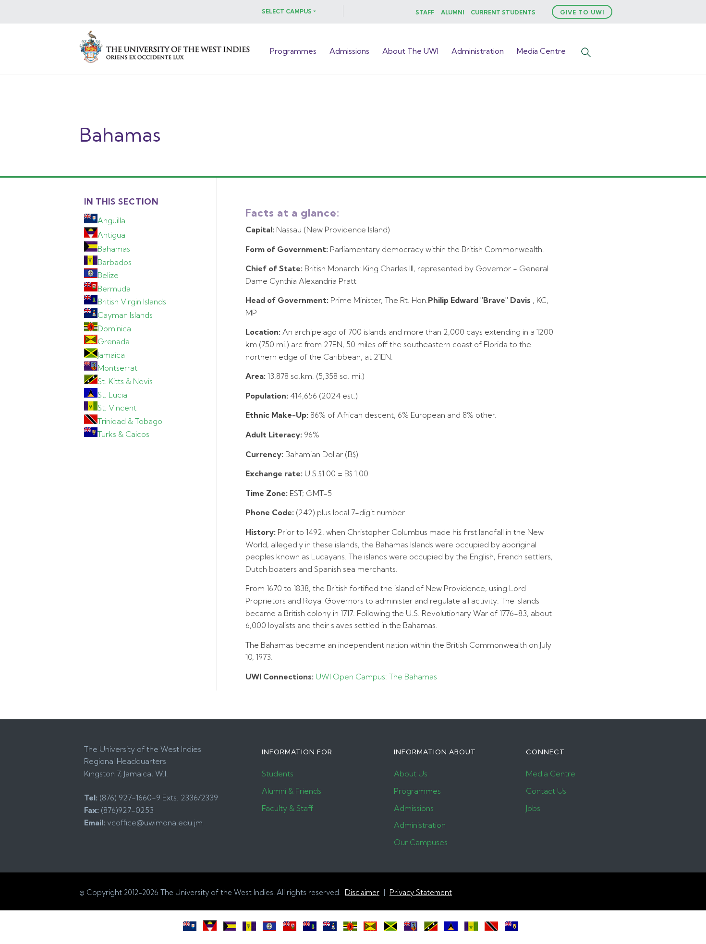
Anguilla (111, 220)
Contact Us (546, 791)
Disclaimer (362, 892)
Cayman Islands (125, 315)
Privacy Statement (421, 892)
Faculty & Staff (287, 808)
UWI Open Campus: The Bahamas (376, 676)
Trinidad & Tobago (129, 421)
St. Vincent (116, 407)
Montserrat (117, 368)
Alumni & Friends (291, 791)
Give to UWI (582, 12)
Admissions (349, 51)
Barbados (114, 262)
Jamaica (111, 355)
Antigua (111, 235)
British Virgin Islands (131, 301)
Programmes (293, 51)
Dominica (114, 328)
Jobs (533, 808)
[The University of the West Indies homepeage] (165, 62)
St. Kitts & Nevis (125, 381)
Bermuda (114, 288)
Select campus (287, 11)
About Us (410, 773)
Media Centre (541, 51)
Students (277, 773)
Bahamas (113, 249)
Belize (108, 275)
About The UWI (410, 51)
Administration (477, 51)
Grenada (113, 341)
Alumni (452, 12)
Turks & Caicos (123, 434)
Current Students (503, 12)
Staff (424, 12)
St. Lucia (112, 394)
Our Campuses (421, 842)
